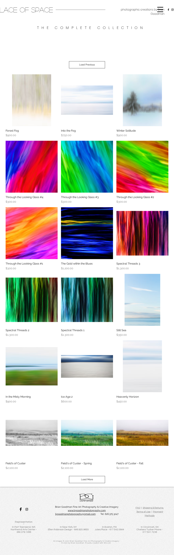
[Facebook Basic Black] (20, 509)
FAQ (138, 508)
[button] (160, 9)
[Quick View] (32, 100)
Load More (87, 479)
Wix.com (107, 543)
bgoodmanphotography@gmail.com (75, 514)
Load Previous (87, 64)
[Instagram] (172, 9)
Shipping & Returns (153, 508)
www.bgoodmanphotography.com (87, 510)
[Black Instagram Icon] (27, 509)
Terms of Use (143, 512)
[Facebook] (168, 9)
